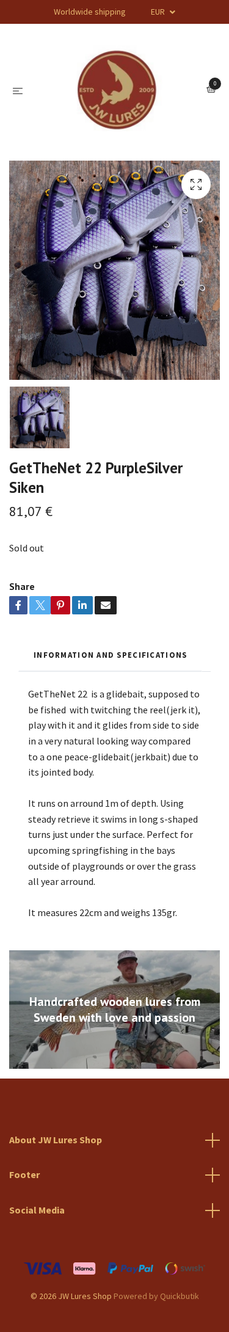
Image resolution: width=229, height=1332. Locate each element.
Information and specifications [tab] (110, 655)
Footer (24, 1174)
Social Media (37, 1210)
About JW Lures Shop (55, 1140)
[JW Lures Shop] (117, 90)
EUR (159, 11)
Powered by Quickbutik (156, 1295)
